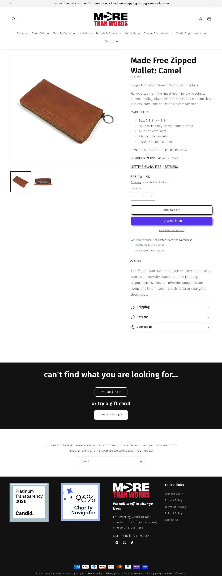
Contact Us (172, 519)
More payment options (171, 230)
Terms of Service (175, 506)
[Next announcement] (211, 3)
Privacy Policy (173, 500)
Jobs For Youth (174, 493)
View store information (149, 250)
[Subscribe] (141, 461)
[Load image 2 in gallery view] (43, 182)
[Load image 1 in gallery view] (21, 182)
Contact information (175, 573)
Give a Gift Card (111, 415)
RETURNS (171, 167)
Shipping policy (153, 573)
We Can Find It (111, 392)
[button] (14, 19)
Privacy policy (113, 573)
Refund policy (95, 573)
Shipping (136, 182)
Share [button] (138, 260)
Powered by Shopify (73, 573)
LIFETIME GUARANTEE (146, 167)
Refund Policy (174, 513)
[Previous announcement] (10, 3)
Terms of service (133, 573)
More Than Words (53, 573)
